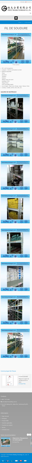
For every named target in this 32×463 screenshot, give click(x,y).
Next (30, 435)
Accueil (19, 22)
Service (3, 427)
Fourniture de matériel (7, 425)
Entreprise (4, 418)
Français (28, 1)
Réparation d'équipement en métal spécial (20, 439)
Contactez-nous (5, 429)
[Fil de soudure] (16, 48)
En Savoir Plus (22, 383)
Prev (28, 435)
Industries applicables (7, 423)
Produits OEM (5, 420)
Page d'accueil (5, 416)
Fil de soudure (28, 22)
